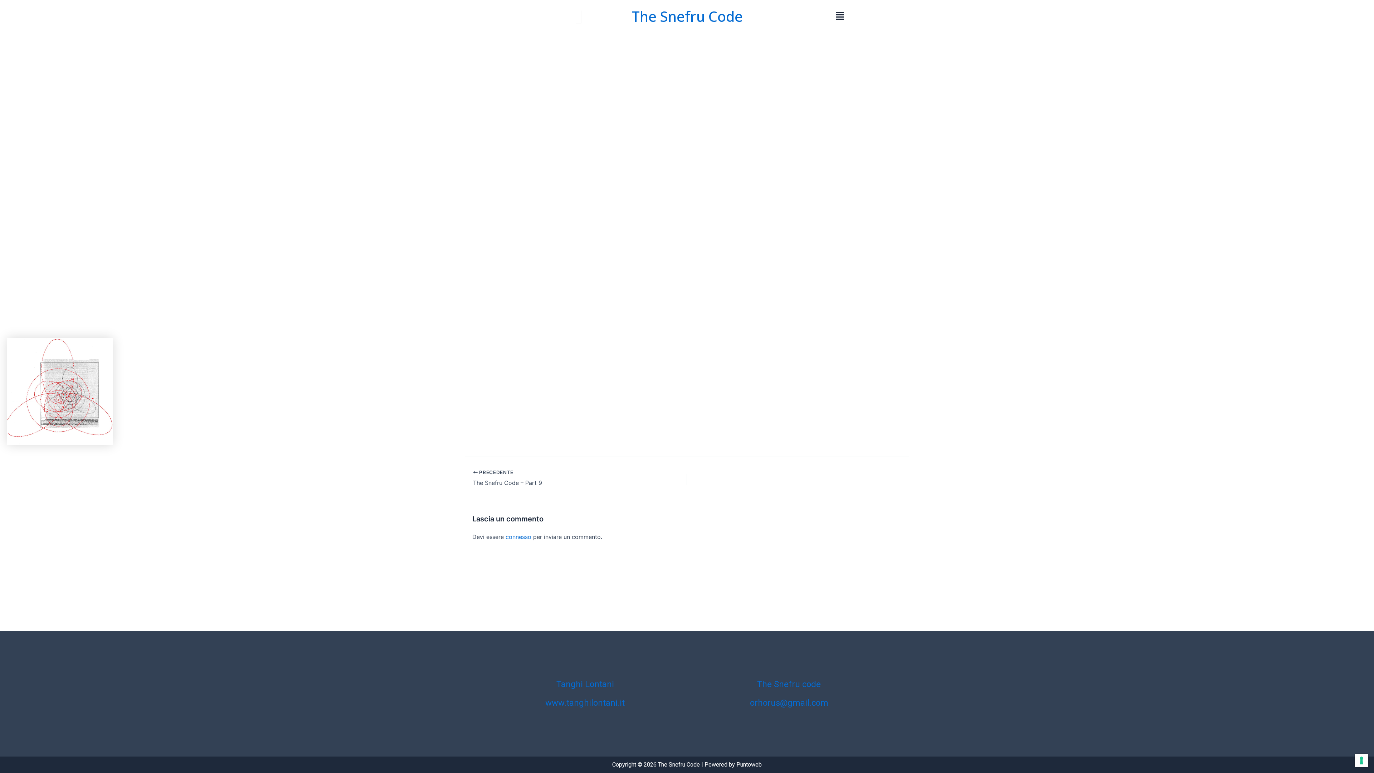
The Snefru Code (687, 16)
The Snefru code (789, 684)
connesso (518, 536)
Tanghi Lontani (585, 684)
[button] (840, 16)
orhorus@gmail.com (789, 703)
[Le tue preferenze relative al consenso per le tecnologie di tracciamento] (1361, 760)
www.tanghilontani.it (585, 703)
